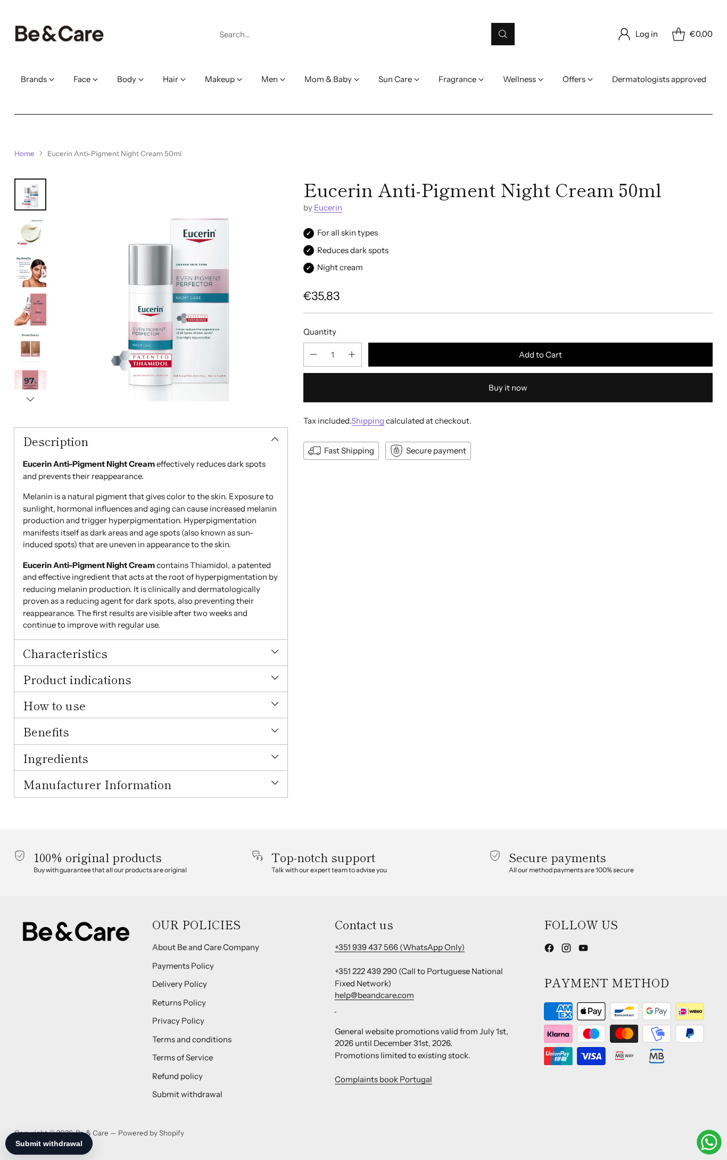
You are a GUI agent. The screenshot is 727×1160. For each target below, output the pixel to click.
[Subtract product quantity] (313, 354)
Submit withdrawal (187, 1094)
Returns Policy (179, 1002)
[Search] (503, 34)
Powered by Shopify (151, 1133)
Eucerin (328, 207)
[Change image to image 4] (30, 310)
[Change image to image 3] (30, 271)
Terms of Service (182, 1057)
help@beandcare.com (374, 995)
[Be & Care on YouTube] (583, 950)
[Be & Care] (59, 34)
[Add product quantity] (351, 354)
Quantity (319, 332)
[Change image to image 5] (30, 348)
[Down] (30, 399)
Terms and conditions (192, 1039)
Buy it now (508, 388)
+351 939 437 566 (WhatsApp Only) (400, 947)
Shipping (367, 421)
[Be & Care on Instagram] (566, 950)
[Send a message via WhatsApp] (709, 1142)
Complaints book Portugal (383, 1079)
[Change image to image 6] (30, 386)
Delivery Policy (179, 984)
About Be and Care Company (205, 947)
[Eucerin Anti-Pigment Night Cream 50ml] (172, 294)
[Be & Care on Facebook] (549, 950)
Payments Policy (183, 966)
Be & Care (92, 1133)
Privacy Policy (178, 1021)
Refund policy (177, 1076)
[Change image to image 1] (30, 194)
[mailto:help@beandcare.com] (335, 1007)
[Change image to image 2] (30, 233)
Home (24, 153)
